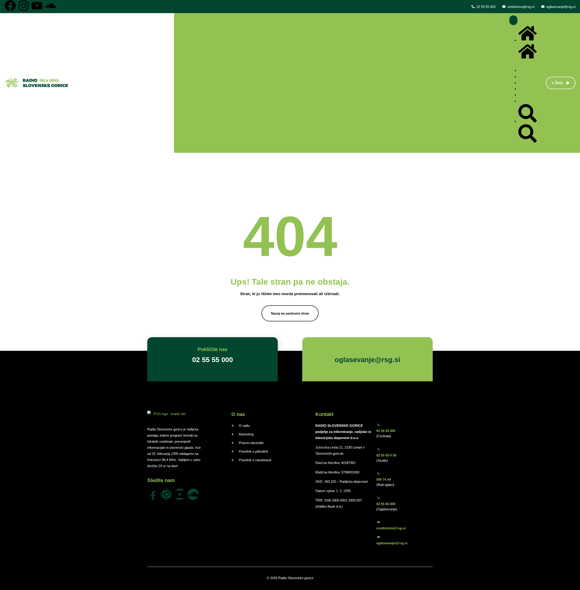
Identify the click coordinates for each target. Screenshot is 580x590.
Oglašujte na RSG (355, 349)
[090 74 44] (378, 473)
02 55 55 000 (385, 431)
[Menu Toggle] (513, 20)
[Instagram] (23, 5)
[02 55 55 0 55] (378, 449)
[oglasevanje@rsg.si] (378, 537)
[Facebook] (10, 5)
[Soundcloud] (50, 5)
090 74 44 (383, 479)
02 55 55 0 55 (386, 455)
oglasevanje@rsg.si (391, 543)
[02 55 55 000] (378, 425)
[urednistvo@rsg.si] (378, 522)
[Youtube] (37, 5)
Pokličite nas (212, 349)
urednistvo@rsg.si (391, 528)
